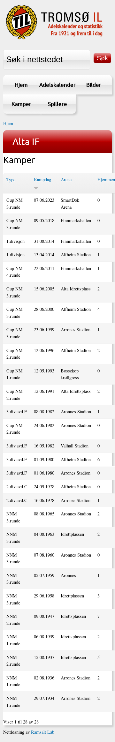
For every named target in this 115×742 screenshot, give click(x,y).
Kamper (21, 104)
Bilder (93, 85)
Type (10, 179)
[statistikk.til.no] (54, 38)
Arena (66, 179)
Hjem (21, 85)
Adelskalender (57, 85)
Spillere (57, 104)
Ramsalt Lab (42, 732)
